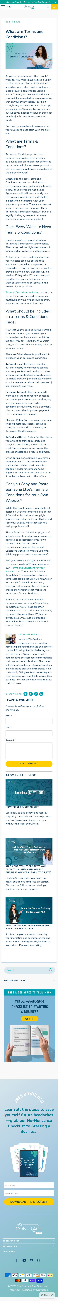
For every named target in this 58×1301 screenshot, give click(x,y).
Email (8, 728)
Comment (10, 740)
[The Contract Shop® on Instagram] (39, 1261)
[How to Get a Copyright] (29, 792)
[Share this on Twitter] (25, 694)
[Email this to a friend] (41, 694)
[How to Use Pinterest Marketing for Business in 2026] (29, 910)
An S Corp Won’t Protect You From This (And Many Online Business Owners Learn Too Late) (28, 869)
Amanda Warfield (27, 635)
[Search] (48, 6)
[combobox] (29, 970)
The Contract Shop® (28, 1286)
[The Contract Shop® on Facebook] (17, 1261)
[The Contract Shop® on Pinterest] (31, 1261)
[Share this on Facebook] (31, 694)
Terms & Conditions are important (24, 292)
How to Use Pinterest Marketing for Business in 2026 (28, 927)
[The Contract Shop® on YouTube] (24, 1261)
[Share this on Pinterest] (36, 694)
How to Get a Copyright (22, 807)
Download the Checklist (29, 1202)
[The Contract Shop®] (29, 6)
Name (9, 716)
